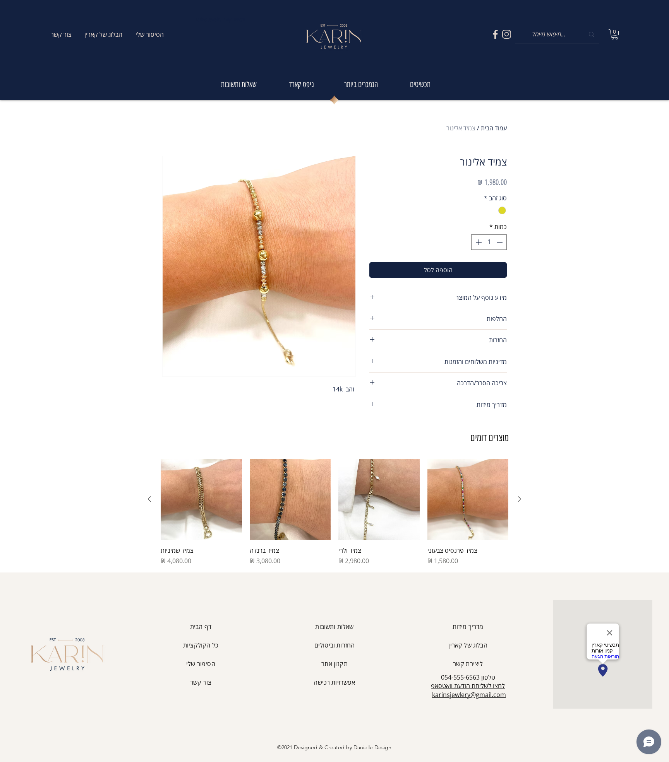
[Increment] (477, 242)
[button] (615, 34)
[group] (334, 512)
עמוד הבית (494, 128)
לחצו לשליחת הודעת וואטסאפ (468, 686)
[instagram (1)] (506, 34)
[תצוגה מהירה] (468, 499)
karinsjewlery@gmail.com (469, 694)
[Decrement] (500, 242)
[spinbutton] (489, 242)
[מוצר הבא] (149, 499)
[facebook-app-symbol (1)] (495, 34)
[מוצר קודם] (519, 499)
